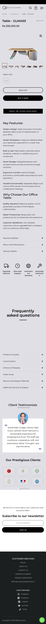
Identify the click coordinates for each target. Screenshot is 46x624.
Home (4, 14)
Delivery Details (10, 251)
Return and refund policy (13, 245)
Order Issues (8, 374)
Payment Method (10, 238)
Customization (9, 361)
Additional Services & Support (16, 387)
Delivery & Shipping (11, 368)
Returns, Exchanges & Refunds (16, 381)
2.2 (6, 81)
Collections (14, 14)
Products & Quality (11, 354)
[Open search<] (30, 8)
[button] (23, 111)
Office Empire (21, 620)
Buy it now (23, 98)
